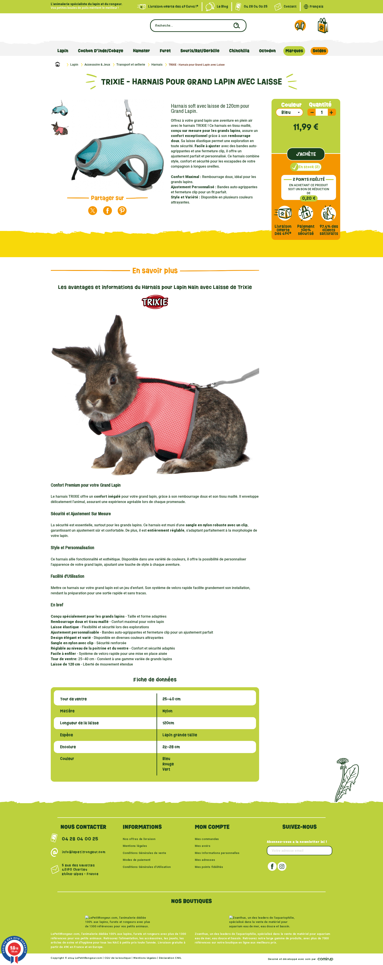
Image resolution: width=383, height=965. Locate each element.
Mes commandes (207, 839)
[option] (61, 108)
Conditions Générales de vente (144, 853)
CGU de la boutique (118, 958)
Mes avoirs (203, 846)
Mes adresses (205, 859)
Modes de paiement (136, 859)
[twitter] (92, 210)
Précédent (77, 146)
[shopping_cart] (322, 25)
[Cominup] (324, 959)
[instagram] (281, 866)
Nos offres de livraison (139, 839)
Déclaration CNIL (170, 958)
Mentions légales (135, 846)
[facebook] (107, 210)
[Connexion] (300, 25)
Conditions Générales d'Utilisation (147, 867)
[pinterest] (122, 210)
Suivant (157, 146)
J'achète (306, 154)
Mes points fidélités (209, 867)
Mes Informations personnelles (217, 853)
